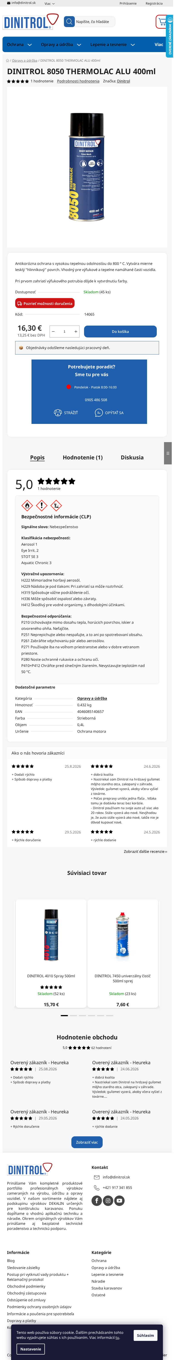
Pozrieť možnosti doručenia (48, 303)
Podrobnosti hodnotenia (78, 81)
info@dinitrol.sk (24, 2)
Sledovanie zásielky (23, 1267)
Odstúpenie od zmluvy (26, 1299)
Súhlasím (145, 1335)
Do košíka (120, 331)
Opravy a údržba (92, 698)
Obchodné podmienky (26, 1286)
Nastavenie (30, 1349)
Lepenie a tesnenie (107, 1274)
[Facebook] (97, 1200)
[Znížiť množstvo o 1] (53, 331)
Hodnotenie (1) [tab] (83, 457)
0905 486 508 (96, 399)
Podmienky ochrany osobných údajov (39, 1306)
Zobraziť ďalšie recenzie (144, 851)
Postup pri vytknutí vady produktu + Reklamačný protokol (38, 1277)
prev (10, 956)
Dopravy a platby (21, 1320)
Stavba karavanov (107, 1288)
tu (117, 1337)
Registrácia (154, 3)
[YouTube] (119, 1200)
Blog (11, 1260)
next (163, 956)
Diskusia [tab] (132, 457)
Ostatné (98, 1294)
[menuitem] (19, 44)
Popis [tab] (37, 457)
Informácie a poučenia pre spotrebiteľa (40, 1313)
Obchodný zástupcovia (26, 1293)
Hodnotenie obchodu (87, 1037)
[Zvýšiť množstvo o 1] (75, 331)
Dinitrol (123, 81)
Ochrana (99, 1260)
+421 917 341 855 (117, 1187)
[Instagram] (108, 1200)
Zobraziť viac (87, 1142)
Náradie (98, 1281)
